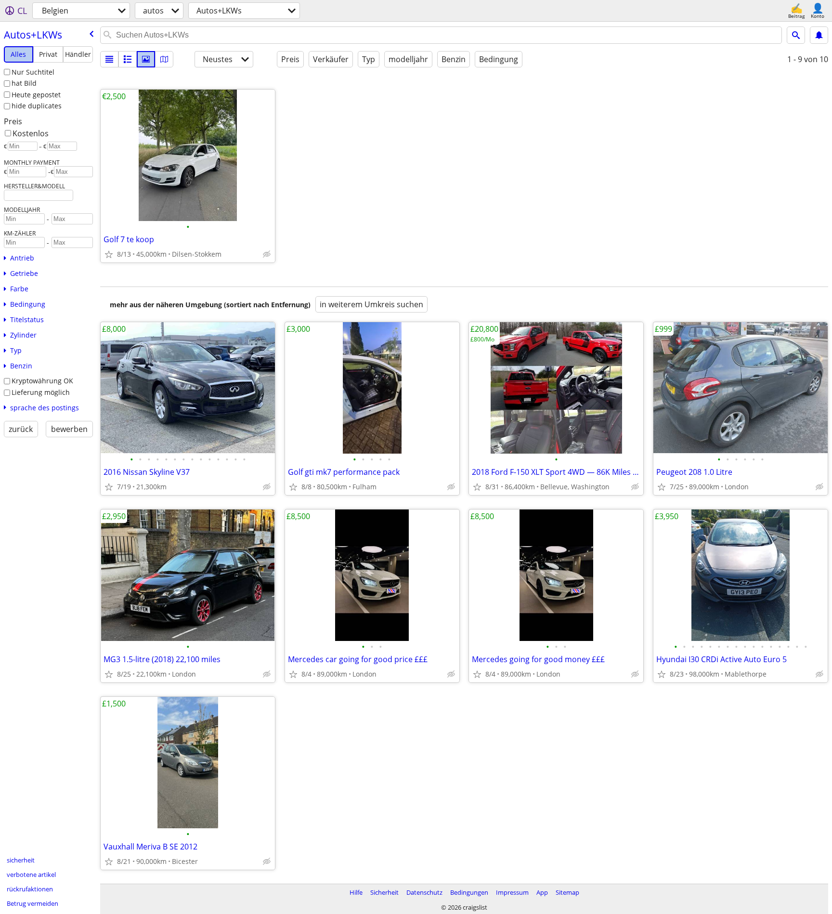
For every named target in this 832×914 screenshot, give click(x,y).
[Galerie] (146, 59)
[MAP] (164, 59)
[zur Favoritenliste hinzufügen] (109, 254)
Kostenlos (31, 133)
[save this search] (819, 35)
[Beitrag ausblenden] (267, 254)
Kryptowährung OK (42, 380)
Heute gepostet (36, 94)
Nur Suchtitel (33, 72)
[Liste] (109, 59)
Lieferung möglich (41, 392)
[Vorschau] (127, 59)
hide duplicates (37, 105)
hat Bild (24, 83)
